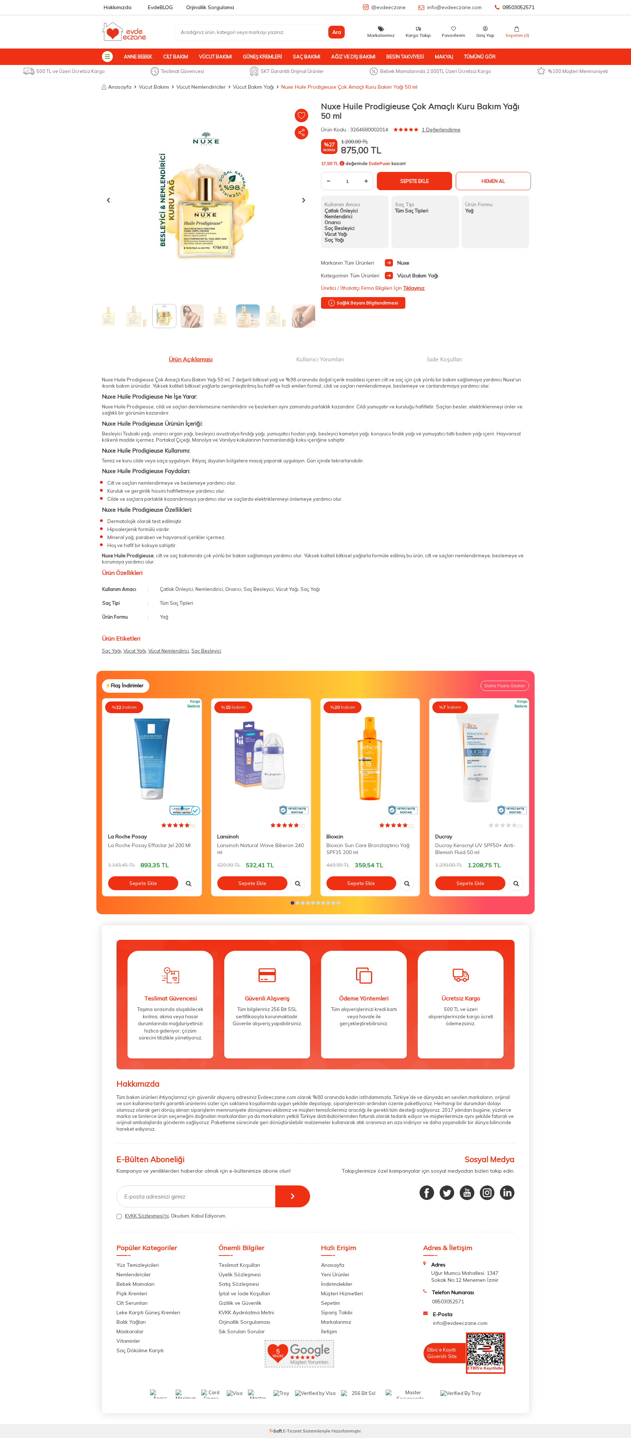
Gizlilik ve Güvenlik (240, 1303)
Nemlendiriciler (133, 1274)
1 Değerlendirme (441, 129)
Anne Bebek (138, 56)
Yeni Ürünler (335, 1274)
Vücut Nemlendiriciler (201, 87)
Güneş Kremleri (262, 56)
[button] (108, 199)
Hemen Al (493, 181)
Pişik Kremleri (131, 1293)
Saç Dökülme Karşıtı (140, 1350)
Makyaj (444, 56)
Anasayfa (119, 87)
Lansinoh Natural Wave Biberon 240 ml (260, 849)
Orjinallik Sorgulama (210, 7)
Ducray (443, 836)
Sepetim (330, 1303)
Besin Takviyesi (405, 56)
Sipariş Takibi (336, 1312)
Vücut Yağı (134, 651)
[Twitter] (447, 1192)
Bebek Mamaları (135, 1284)
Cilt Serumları (132, 1303)
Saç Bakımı (306, 56)
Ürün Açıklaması (191, 359)
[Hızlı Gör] (189, 883)
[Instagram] (487, 1192)
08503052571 (518, 7)
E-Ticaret (292, 1431)
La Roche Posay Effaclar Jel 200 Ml (149, 845)
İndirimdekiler (336, 1284)
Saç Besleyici (206, 651)
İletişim (329, 1331)
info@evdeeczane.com (454, 7)
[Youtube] (467, 1192)
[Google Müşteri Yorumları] (299, 1366)
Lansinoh (228, 836)
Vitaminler (128, 1341)
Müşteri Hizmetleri (342, 1293)
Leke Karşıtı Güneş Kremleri (148, 1312)
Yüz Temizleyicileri (137, 1265)
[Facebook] (427, 1192)
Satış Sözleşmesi (239, 1284)
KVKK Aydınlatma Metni (246, 1312)
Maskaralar (130, 1331)
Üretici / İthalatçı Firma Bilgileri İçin (373, 288)
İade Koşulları (444, 359)
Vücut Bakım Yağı (253, 87)
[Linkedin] (507, 1192)
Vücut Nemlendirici (168, 651)
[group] (206, 200)
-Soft (276, 1431)
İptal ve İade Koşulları (244, 1293)
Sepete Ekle (414, 181)
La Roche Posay (127, 836)
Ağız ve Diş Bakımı (353, 56)
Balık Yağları (131, 1322)
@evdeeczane (388, 7)
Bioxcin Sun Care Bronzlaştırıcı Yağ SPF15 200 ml (367, 849)
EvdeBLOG (160, 7)
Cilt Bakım (175, 56)
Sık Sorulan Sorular (242, 1331)
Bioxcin (334, 836)
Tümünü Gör (480, 56)
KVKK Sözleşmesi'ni (147, 1216)
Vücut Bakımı (215, 56)
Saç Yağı (111, 651)
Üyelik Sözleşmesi (240, 1274)
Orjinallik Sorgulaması (244, 1322)
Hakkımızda (117, 7)
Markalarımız (336, 1322)
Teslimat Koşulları (239, 1265)
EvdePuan (379, 163)
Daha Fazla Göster (505, 685)
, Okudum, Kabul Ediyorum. (175, 1216)
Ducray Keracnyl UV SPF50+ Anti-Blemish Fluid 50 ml (475, 849)
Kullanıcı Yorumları (320, 359)
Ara (336, 32)
